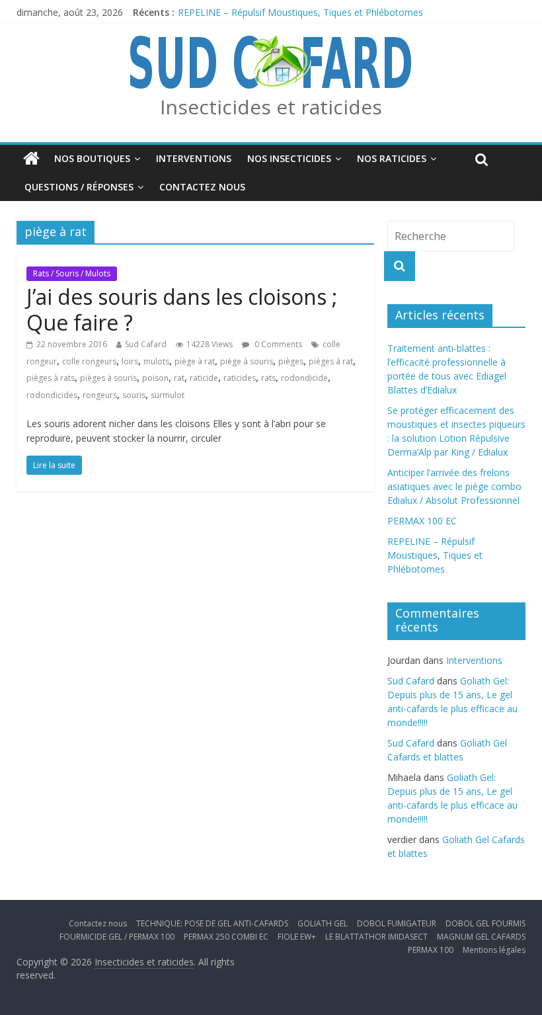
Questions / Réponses (79, 187)
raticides (239, 378)
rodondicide (304, 378)
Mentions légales (494, 949)
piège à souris (246, 361)
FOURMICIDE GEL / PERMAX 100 (116, 936)
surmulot (167, 395)
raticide (204, 378)
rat (179, 378)
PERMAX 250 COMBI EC (226, 936)
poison (155, 378)
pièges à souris (108, 378)
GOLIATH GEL (322, 923)
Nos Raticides (391, 158)
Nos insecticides (289, 158)
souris (133, 395)
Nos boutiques (92, 158)
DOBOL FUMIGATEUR (396, 923)
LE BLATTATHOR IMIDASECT (376, 936)
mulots (156, 361)
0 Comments (277, 344)
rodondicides (51, 395)
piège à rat (194, 361)
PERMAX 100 (430, 949)
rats (268, 378)
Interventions (193, 158)
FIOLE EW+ (297, 936)
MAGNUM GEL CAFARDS (481, 936)
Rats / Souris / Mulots (71, 273)
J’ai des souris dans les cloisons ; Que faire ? (181, 309)
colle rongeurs (89, 361)
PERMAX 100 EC (422, 520)
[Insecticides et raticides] (31, 159)
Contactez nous (202, 187)
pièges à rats (50, 378)
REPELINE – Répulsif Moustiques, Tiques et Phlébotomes (300, 12)
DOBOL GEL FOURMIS (485, 923)
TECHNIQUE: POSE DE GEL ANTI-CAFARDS (212, 923)
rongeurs (100, 395)
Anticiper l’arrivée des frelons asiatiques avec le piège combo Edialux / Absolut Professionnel (454, 486)
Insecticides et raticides (271, 106)
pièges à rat (331, 361)
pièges (290, 361)
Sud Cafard (146, 344)
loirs (130, 361)
